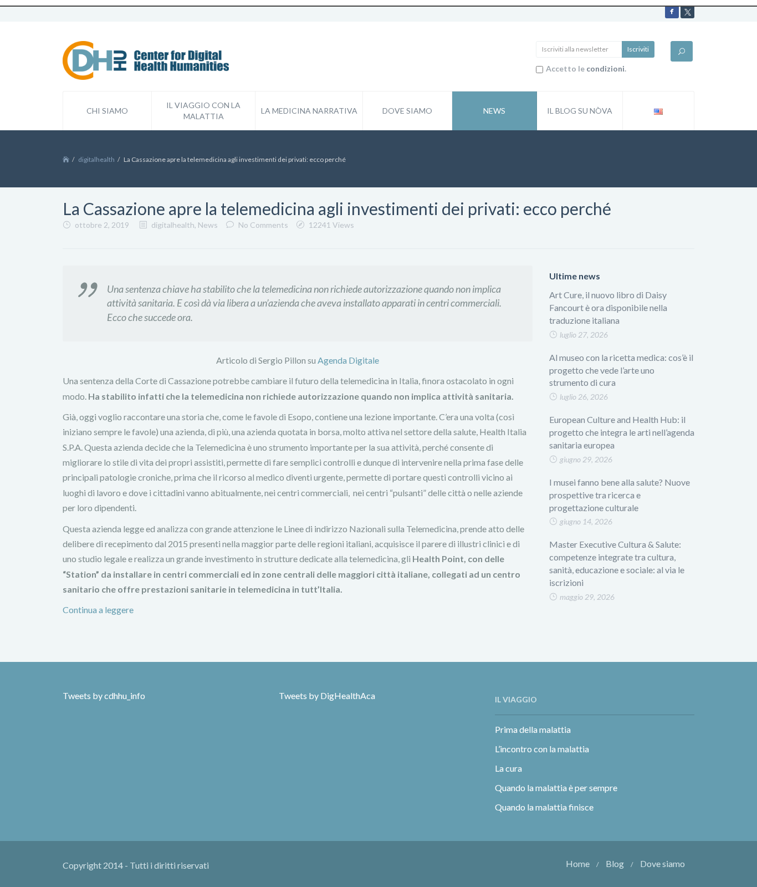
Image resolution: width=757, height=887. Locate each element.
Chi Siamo (107, 110)
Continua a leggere (98, 609)
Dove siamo (407, 110)
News (494, 110)
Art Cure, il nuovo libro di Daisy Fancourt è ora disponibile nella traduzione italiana (608, 307)
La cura (508, 768)
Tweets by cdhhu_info (104, 695)
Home (578, 863)
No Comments (263, 225)
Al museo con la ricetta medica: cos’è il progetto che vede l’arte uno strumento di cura (621, 370)
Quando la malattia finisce (544, 807)
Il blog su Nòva (579, 110)
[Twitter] (687, 11)
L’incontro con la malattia (542, 748)
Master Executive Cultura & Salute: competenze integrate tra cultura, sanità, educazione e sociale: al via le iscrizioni (616, 563)
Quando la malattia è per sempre (556, 787)
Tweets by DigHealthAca (327, 695)
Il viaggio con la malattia (203, 110)
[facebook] (672, 11)
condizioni (605, 68)
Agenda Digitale (348, 360)
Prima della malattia (533, 729)
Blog (615, 863)
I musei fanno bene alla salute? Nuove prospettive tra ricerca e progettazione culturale (619, 495)
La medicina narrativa (309, 110)
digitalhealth (96, 159)
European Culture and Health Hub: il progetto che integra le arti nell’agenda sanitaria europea (621, 432)
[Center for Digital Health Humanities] (146, 59)
